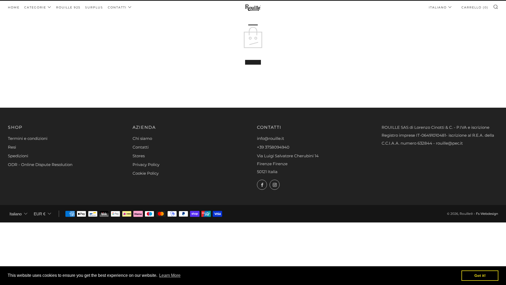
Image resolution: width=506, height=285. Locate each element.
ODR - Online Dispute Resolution (40, 164)
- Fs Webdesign (486, 214)
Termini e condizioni (27, 138)
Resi (12, 147)
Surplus (94, 7)
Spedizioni (18, 155)
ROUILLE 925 (68, 7)
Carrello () (474, 7)
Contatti (117, 7)
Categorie (35, 7)
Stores (139, 155)
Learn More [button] (170, 275)
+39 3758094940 (273, 147)
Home (14, 7)
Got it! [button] (480, 275)
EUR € (39, 214)
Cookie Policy (146, 173)
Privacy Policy (146, 164)
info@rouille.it (270, 138)
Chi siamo (142, 138)
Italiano (438, 7)
